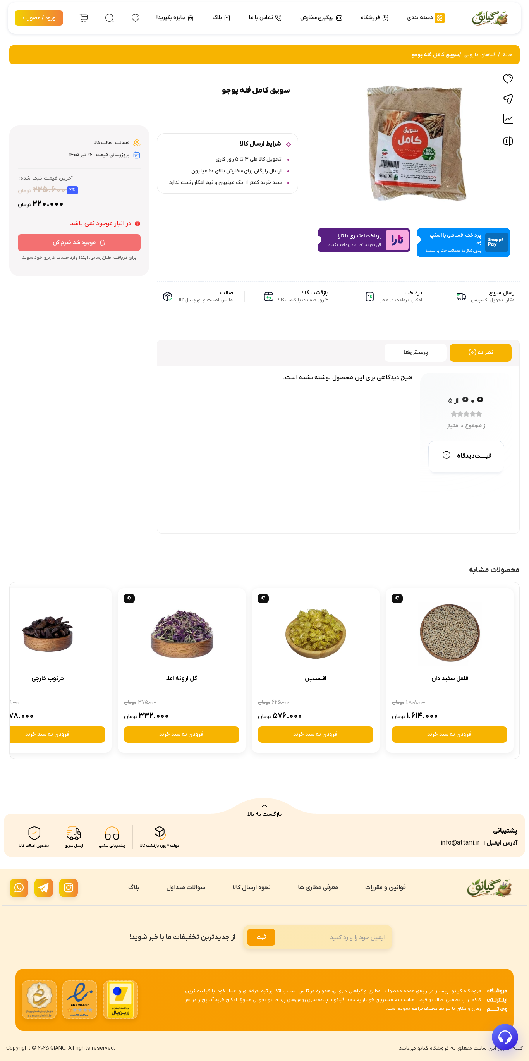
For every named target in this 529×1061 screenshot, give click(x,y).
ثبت (261, 937)
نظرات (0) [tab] (480, 352)
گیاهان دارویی (480, 54)
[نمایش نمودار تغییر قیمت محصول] (508, 118)
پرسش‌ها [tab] (416, 352)
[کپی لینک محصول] (508, 99)
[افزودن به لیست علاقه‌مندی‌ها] (508, 79)
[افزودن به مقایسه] (508, 143)
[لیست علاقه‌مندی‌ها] (135, 18)
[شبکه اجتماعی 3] (19, 888)
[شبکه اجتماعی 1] (68, 888)
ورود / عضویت (38, 18)
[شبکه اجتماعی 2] (43, 888)
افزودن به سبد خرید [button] (449, 734)
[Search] (109, 18)
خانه (507, 54)
